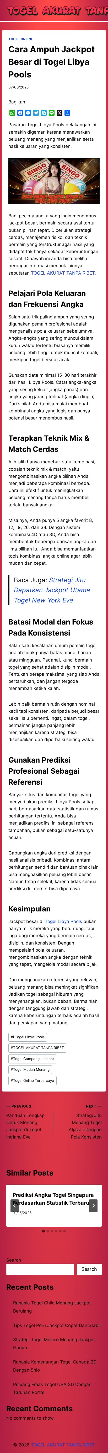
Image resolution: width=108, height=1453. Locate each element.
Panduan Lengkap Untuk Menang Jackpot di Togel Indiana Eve (25, 1121)
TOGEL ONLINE (20, 39)
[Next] (93, 1205)
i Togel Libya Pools (28, 1037)
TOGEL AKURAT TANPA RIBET (37, 1048)
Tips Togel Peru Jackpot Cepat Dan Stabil (57, 1325)
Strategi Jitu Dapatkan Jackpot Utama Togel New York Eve (52, 590)
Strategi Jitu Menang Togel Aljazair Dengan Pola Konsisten (85, 1121)
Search (13, 1260)
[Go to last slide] (14, 1205)
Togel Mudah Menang (30, 1069)
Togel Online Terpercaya (32, 1080)
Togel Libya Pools (63, 921)
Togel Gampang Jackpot (32, 1059)
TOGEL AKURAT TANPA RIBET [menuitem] (63, 273)
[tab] (43, 1231)
